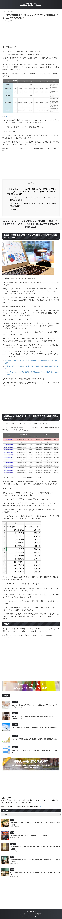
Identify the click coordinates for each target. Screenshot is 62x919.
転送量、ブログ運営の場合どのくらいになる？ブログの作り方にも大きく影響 (33, 198)
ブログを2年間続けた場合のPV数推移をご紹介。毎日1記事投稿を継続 (34, 739)
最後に (14, 210)
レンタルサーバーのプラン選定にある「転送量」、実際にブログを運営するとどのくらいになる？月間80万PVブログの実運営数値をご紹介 (31, 191)
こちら (40, 807)
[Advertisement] (31, 34)
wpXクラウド (9, 116)
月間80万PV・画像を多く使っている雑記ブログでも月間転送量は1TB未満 (33, 205)
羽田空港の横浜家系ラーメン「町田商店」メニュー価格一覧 (30, 835)
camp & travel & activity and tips (31, 911)
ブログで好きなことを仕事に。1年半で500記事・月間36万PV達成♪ (34, 727)
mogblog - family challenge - (31, 5)
